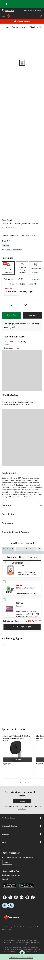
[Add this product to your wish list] (25, 305)
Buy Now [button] (32, 315)
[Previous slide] (3, 4)
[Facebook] (5, 897)
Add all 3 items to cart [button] (22, 627)
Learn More (7, 879)
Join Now (22, 809)
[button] (21, 279)
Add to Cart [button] (11, 315)
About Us (5, 834)
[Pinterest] (27, 897)
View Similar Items (28, 235)
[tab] (8, 268)
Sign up (7, 862)
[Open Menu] (3, 16)
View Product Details (10, 235)
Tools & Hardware (20, 27)
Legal (4, 842)
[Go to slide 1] (22, 63)
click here (25, 404)
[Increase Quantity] (19, 305)
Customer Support (9, 818)
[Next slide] (41, 4)
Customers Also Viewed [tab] (26, 549)
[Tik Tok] (33, 897)
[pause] (6, 4)
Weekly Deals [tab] (8, 549)
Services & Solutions (9, 826)
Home (7, 27)
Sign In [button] (22, 801)
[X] (10, 897)
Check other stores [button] (11, 295)
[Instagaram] (16, 897)
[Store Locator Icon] (3, 10)
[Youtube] (21, 897)
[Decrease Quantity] (4, 305)
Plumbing (34, 27)
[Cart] (40, 16)
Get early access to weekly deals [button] (21, 958)
